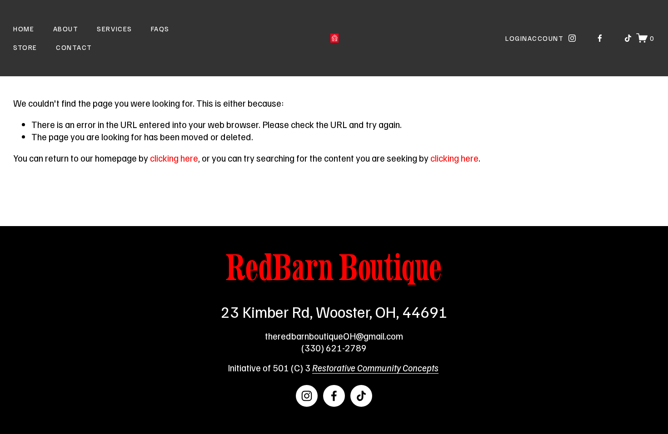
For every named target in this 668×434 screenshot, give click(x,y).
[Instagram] (572, 38)
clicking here (174, 158)
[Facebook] (599, 38)
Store (25, 47)
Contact (74, 47)
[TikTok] (628, 38)
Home (23, 28)
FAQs (160, 28)
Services (114, 28)
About (66, 28)
